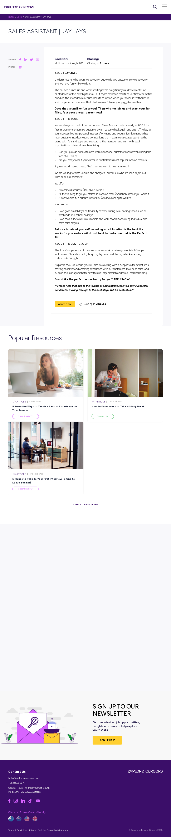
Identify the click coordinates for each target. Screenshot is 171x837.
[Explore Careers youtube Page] (39, 802)
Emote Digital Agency (57, 830)
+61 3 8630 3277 (16, 782)
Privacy (32, 830)
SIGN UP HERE (107, 740)
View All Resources (85, 504)
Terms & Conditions (17, 830)
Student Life (102, 416)
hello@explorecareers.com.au (23, 778)
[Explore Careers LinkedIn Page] (24, 802)
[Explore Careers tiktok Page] (31, 802)
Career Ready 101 (25, 416)
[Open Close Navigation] (164, 7)
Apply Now (64, 304)
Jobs (19, 17)
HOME (11, 17)
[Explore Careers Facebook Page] (11, 802)
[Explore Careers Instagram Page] (17, 802)
